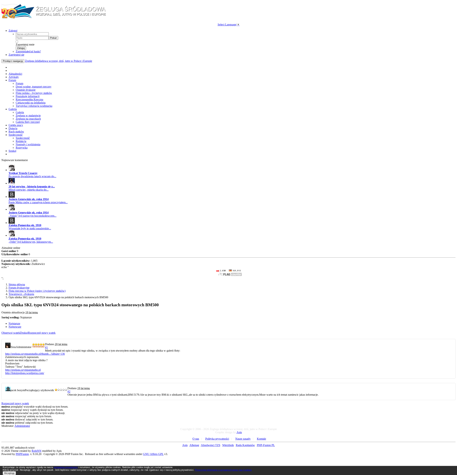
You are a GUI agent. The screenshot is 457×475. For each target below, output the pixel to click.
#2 (68, 391)
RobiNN (36, 450)
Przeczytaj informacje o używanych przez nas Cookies (223, 470)
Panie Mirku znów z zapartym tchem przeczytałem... (38, 202)
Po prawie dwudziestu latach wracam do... (32, 176)
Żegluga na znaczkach (28, 118)
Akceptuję (9, 473)
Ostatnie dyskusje (26, 89)
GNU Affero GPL (153, 454)
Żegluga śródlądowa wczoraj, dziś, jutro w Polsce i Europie (58, 60)
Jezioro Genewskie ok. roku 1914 (29, 199)
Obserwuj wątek (10, 332)
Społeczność (16, 134)
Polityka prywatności (217, 438)
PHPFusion (22, 454)
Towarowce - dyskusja (21, 294)
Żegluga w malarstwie (28, 115)
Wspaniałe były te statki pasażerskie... (30, 228)
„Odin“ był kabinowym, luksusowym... (31, 241)
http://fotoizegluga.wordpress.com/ (24, 373)
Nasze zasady (243, 438)
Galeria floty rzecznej (28, 121)
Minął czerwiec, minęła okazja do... (29, 189)
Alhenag (194, 445)
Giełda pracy (16, 125)
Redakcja (21, 141)
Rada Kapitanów (245, 445)
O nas (195, 438)
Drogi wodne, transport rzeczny (33, 86)
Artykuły (14, 76)
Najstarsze (14, 323)
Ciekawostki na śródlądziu (31, 102)
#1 (46, 347)
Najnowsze (15, 326)
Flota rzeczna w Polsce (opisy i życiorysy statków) (37, 290)
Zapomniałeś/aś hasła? (28, 51)
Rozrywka (21, 147)
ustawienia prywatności (66, 467)
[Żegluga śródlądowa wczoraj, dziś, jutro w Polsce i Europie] (55, 17)
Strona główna (17, 284)
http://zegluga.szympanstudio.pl (23, 369)
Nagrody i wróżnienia (28, 144)
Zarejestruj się (16, 54)
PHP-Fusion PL (266, 445)
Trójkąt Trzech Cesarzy (23, 173)
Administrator (22, 425)
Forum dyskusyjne (19, 287)
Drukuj (24, 332)
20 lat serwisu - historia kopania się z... (32, 186)
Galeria (13, 109)
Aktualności (15, 73)
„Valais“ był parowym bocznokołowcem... (32, 215)
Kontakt (261, 438)
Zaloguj (13, 30)
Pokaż (53, 38)
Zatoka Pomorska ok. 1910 (25, 225)
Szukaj (12, 150)
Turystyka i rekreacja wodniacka (34, 105)
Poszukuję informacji (27, 96)
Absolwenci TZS (210, 445)
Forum (12, 80)
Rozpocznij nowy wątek (42, 332)
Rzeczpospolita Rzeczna (29, 99)
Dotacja (13, 128)
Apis (239, 432)
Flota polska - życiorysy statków (34, 93)
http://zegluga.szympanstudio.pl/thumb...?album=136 (35, 353)
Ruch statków (16, 131)
